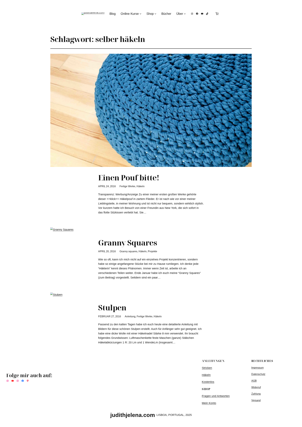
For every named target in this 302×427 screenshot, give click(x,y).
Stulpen (112, 307)
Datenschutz (258, 374)
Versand (256, 400)
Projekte (152, 251)
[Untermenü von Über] (185, 14)
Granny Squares (127, 242)
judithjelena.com (132, 415)
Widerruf (256, 387)
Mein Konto (209, 403)
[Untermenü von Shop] (155, 14)
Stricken (207, 367)
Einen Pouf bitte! (128, 177)
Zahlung (256, 393)
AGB (254, 380)
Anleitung (130, 316)
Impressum (257, 367)
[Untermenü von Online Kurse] (140, 14)
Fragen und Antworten (216, 396)
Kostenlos (208, 381)
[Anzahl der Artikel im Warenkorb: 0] (217, 13)
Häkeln (141, 186)
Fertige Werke (127, 186)
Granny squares (128, 251)
